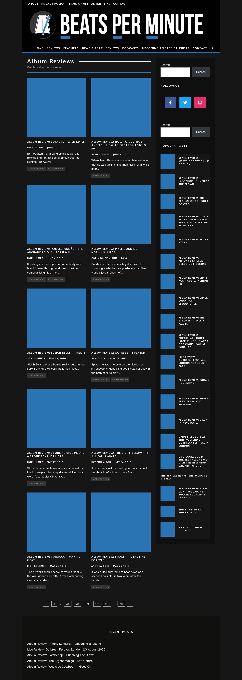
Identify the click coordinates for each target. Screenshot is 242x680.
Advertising (101, 3)
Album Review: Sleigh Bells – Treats (56, 352)
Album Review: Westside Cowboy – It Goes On (194, 161)
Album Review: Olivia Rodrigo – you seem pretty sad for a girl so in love (194, 221)
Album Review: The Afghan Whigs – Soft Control (193, 201)
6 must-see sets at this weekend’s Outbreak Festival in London (194, 441)
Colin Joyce (99, 258)
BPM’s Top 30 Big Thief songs (190, 511)
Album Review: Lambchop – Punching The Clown (194, 181)
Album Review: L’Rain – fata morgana (194, 421)
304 (107, 604)
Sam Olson (99, 358)
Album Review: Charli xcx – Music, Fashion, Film (194, 280)
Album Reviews (36, 169)
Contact (120, 3)
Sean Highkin (100, 154)
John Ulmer (35, 258)
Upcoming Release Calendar (165, 48)
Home (39, 48)
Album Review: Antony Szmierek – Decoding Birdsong (193, 260)
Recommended (56, 169)
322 (121, 604)
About (33, 3)
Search (165, 65)
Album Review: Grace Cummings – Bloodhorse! (193, 300)
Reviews (53, 48)
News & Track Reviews (100, 48)
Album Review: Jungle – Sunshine (194, 381)
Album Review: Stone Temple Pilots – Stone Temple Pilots (56, 454)
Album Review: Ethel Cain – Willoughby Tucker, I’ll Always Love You (193, 493)
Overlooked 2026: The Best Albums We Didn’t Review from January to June (193, 461)
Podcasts (130, 48)
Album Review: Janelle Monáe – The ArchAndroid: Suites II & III (55, 250)
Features (71, 48)
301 (77, 604)
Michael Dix (35, 147)
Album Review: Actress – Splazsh (118, 352)
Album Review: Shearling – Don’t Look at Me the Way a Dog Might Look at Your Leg (193, 341)
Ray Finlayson (101, 462)
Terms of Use (78, 3)
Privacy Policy (53, 3)
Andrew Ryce (100, 565)
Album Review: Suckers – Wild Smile (56, 141)
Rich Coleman (37, 565)
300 (67, 604)
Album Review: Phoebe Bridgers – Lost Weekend (194, 401)
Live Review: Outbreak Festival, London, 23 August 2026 (192, 362)
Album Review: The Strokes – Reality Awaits (192, 320)
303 (97, 604)
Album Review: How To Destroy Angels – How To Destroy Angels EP (118, 145)
